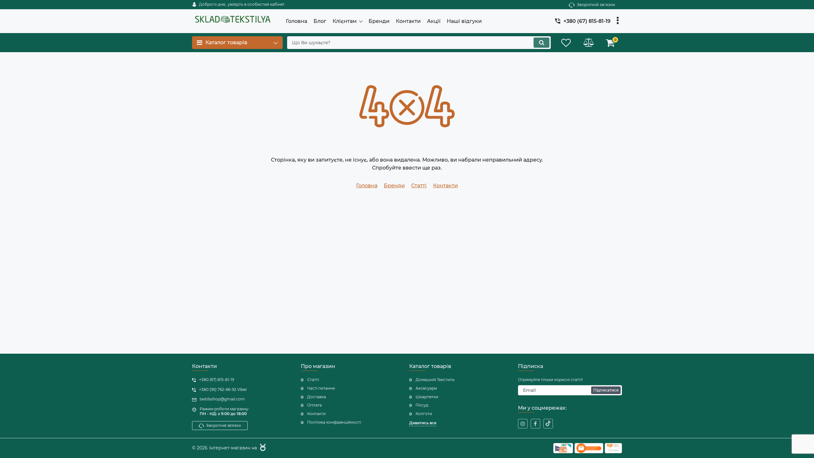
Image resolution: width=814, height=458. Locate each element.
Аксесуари (426, 388)
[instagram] (523, 423)
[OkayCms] (262, 448)
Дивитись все (423, 422)
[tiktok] (548, 423)
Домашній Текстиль (435, 379)
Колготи (424, 413)
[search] (541, 43)
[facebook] (535, 423)
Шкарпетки (427, 396)
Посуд (422, 405)
